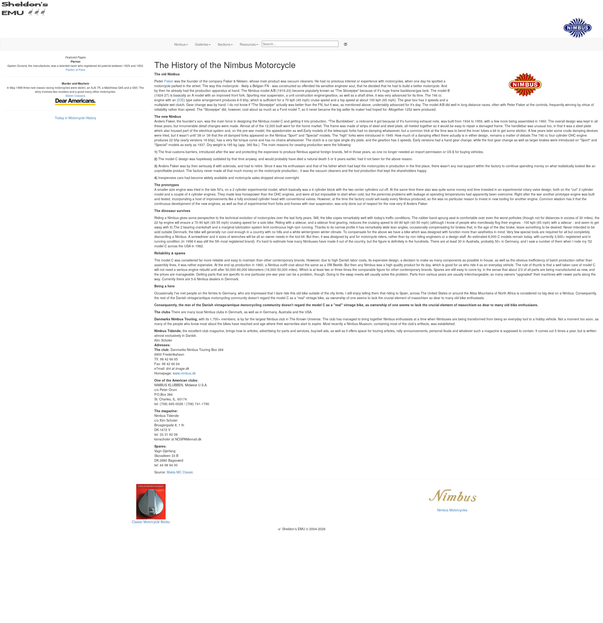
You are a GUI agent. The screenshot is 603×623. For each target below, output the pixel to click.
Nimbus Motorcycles (452, 510)
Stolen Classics (75, 96)
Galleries (201, 44)
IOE (181, 100)
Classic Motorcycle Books (151, 521)
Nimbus (180, 44)
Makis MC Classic (180, 472)
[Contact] (344, 44)
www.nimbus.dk (184, 373)
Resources (248, 44)
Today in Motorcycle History (75, 117)
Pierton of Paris (75, 70)
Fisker (168, 81)
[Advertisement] (301, 564)
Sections (224, 44)
